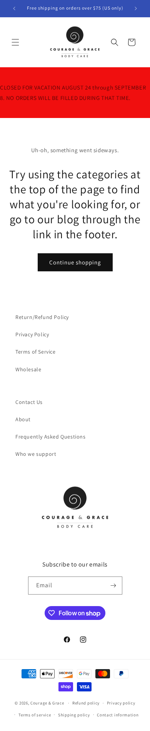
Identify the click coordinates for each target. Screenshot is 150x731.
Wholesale (28, 369)
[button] (15, 42)
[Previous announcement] (14, 8)
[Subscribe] (113, 585)
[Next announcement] (135, 8)
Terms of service (34, 715)
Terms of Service (35, 351)
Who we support (35, 453)
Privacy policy (121, 703)
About (23, 419)
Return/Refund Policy (42, 317)
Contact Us (29, 402)
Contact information (117, 715)
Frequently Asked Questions (50, 436)
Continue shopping (75, 262)
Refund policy (86, 703)
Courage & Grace (47, 703)
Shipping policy (74, 715)
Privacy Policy (32, 334)
